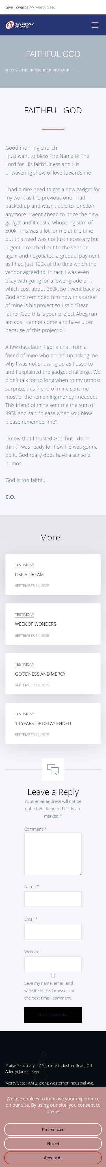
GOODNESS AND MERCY (40, 674)
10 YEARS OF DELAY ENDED (43, 723)
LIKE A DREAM (29, 574)
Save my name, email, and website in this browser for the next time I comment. (49, 990)
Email (31, 919)
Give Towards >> (20, 7)
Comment (35, 829)
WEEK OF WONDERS (35, 624)
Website (31, 951)
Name (31, 886)
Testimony (24, 564)
